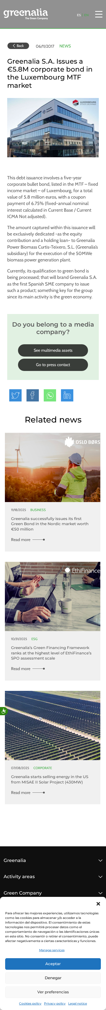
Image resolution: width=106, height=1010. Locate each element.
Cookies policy (30, 1003)
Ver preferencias (53, 991)
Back (20, 45)
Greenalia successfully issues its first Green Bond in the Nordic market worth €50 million (50, 524)
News (65, 46)
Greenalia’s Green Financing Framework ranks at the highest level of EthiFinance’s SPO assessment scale (51, 653)
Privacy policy (55, 1003)
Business (38, 510)
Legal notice (77, 1003)
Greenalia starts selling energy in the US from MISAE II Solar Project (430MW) (49, 779)
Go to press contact (53, 364)
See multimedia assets (53, 350)
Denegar (53, 977)
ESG (34, 639)
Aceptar (53, 963)
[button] (98, 903)
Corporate (42, 768)
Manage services (52, 950)
